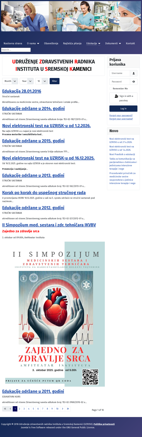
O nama (31, 43)
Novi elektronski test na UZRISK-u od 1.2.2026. (46, 125)
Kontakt (130, 43)
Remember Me (120, 88)
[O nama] (37, 43)
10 (57, 408)
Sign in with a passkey (126, 98)
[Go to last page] (68, 408)
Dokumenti (111, 43)
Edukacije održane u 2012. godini (33, 207)
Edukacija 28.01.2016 (21, 91)
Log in (123, 108)
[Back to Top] (137, 432)
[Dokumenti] (119, 43)
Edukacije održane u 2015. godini (33, 140)
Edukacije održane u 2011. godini (33, 391)
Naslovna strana (13, 43)
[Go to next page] (62, 408)
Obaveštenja (51, 43)
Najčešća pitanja (72, 43)
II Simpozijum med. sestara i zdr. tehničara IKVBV (49, 224)
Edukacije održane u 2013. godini (33, 175)
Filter (54, 81)
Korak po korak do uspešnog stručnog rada (44, 192)
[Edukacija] (98, 43)
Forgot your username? (121, 119)
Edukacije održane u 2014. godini (33, 108)
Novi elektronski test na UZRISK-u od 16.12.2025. (48, 158)
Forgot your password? (121, 115)
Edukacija (91, 43)
